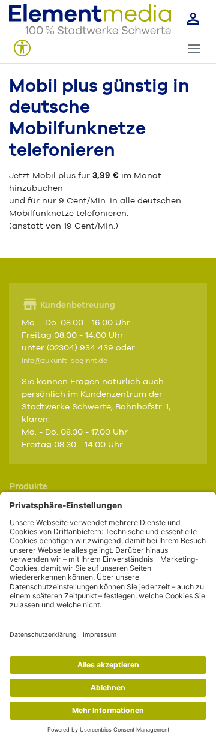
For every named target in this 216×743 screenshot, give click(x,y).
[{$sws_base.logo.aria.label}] (90, 19)
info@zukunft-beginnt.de (64, 361)
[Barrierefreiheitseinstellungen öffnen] (22, 48)
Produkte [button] (28, 487)
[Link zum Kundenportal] (193, 19)
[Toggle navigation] (194, 48)
